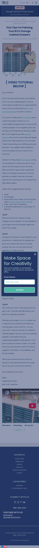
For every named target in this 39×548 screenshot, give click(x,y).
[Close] (35, 254)
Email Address (9, 277)
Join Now (19, 290)
